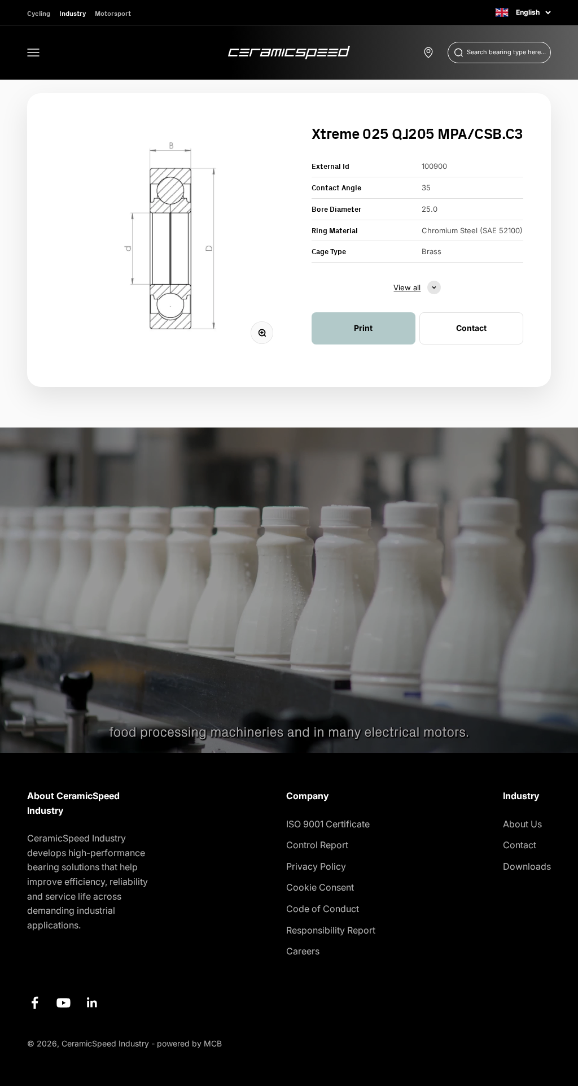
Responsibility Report (330, 930)
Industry (72, 13)
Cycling (38, 13)
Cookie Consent (320, 887)
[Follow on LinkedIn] (92, 1002)
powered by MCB (189, 1043)
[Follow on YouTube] (63, 1002)
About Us (522, 824)
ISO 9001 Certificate (328, 824)
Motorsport (113, 13)
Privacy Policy (316, 866)
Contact (519, 845)
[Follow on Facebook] (34, 1002)
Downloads (527, 866)
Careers (302, 951)
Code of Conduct (322, 908)
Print (363, 328)
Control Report (317, 845)
